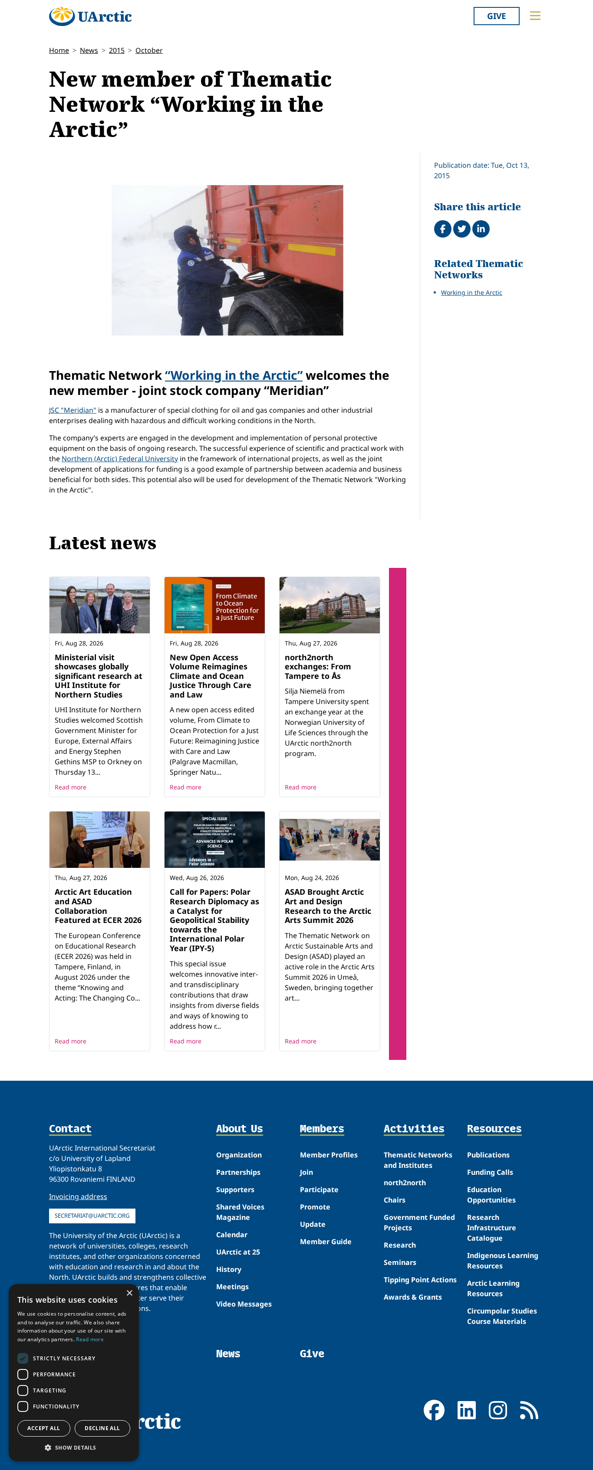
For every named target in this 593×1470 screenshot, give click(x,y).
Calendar (231, 1234)
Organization (239, 1155)
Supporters (235, 1189)
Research (400, 1245)
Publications (488, 1155)
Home (59, 50)
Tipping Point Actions (420, 1279)
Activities (414, 1129)
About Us (239, 1129)
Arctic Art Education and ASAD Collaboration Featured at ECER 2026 (98, 906)
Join (306, 1172)
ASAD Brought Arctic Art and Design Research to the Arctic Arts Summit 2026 (328, 906)
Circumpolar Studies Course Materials (502, 1316)
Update (313, 1224)
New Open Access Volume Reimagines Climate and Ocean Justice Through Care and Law (210, 676)
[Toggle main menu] (535, 15)
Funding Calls (490, 1172)
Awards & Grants (413, 1297)
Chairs (394, 1200)
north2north (405, 1182)
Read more (70, 787)
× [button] (129, 1293)
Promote (315, 1207)
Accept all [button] (43, 1428)
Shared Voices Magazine (240, 1212)
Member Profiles (329, 1155)
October (149, 50)
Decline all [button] (102, 1428)
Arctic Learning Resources (493, 1288)
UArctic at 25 (238, 1252)
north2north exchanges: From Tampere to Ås (318, 666)
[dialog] (74, 1372)
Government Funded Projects (419, 1222)
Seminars (400, 1262)
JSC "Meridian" (72, 410)
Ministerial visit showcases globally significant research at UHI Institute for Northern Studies (98, 676)
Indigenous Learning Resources (502, 1261)
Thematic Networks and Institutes (418, 1160)
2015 (117, 50)
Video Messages (244, 1304)
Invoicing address (78, 1196)
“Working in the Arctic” (234, 375)
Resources (494, 1129)
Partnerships (238, 1172)
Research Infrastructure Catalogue (491, 1228)
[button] (73, 1447)
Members (322, 1129)
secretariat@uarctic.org (92, 1215)
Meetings (232, 1286)
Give (496, 16)
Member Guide (326, 1241)
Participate (319, 1189)
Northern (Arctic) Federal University (120, 458)
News (89, 50)
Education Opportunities (491, 1195)
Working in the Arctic (471, 292)
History (228, 1269)
